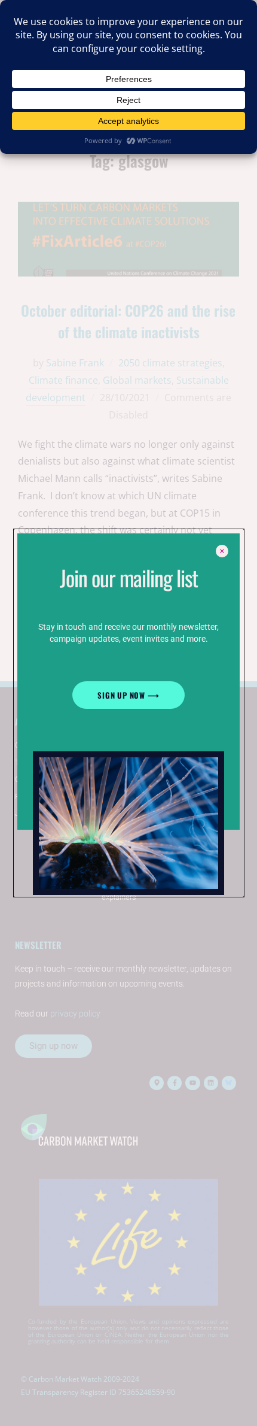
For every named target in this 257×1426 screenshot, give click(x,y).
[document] (128, 713)
